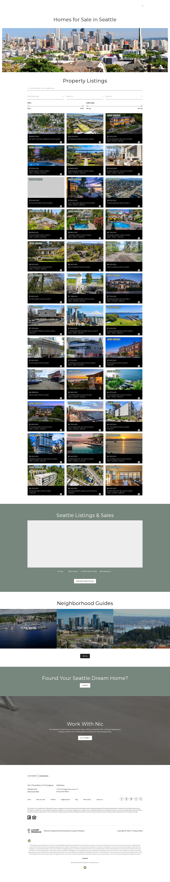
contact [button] (85, 685)
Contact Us (99, 799)
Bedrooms (109, 96)
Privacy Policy (137, 831)
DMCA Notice (87, 799)
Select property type (33, 96)
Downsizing (77, 6)
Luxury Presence (78, 831)
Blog (76, 799)
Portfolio (53, 799)
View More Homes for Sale (85, 581)
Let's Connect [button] (85, 738)
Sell (65, 6)
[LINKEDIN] (141, 799)
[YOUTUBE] (131, 799)
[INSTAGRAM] (121, 799)
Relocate (86, 6)
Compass (60, 808)
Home (29, 799)
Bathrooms (69, 96)
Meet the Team (40, 799)
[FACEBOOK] (136, 799)
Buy (69, 6)
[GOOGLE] (126, 799)
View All (85, 656)
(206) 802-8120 (129, 6)
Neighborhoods (65, 799)
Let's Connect (117, 6)
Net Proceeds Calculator (101, 6)
